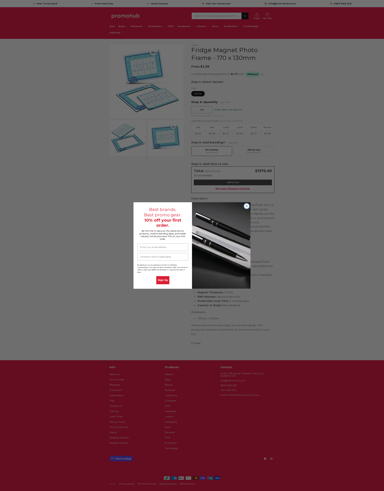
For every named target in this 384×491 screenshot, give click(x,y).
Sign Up (163, 280)
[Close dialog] (246, 206)
